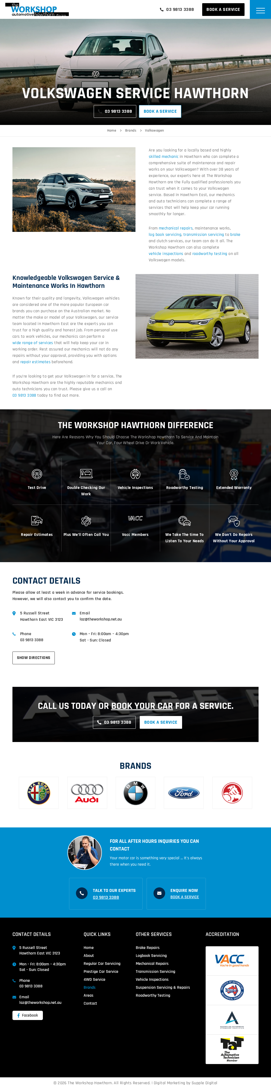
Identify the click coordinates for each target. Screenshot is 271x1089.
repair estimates (35, 362)
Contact (90, 1003)
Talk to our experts (114, 890)
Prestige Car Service (101, 971)
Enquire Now (184, 890)
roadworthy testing (209, 254)
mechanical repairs (176, 228)
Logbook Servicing (151, 955)
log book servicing (165, 234)
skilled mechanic (163, 156)
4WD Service (94, 979)
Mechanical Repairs (152, 963)
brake (235, 234)
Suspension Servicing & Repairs (163, 987)
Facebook (29, 1015)
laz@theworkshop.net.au (101, 619)
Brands (130, 130)
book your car (142, 706)
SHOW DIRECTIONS (34, 658)
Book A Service (223, 9)
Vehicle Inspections (152, 979)
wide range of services (32, 343)
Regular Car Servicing (102, 963)
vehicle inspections (166, 254)
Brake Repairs (148, 948)
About (89, 955)
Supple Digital (205, 1083)
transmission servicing (203, 234)
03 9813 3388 (180, 9)
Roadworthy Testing (153, 995)
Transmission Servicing (155, 971)
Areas (88, 995)
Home (111, 130)
